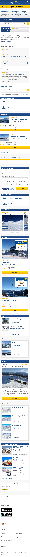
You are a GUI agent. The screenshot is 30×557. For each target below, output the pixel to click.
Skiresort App (5, 505)
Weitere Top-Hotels (6, 478)
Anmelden (4, 489)
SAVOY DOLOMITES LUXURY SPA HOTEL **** (20, 447)
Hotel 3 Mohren (17, 457)
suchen (22, 188)
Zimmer (15, 181)
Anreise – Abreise (6, 170)
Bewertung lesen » (6, 86)
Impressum (4, 533)
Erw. (3, 181)
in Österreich (21, 121)
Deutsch (7, 524)
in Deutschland (22, 139)
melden (25, 94)
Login (17, 537)
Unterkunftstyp (22, 181)
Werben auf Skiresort (7, 540)
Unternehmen (19, 533)
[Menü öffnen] (2, 2)
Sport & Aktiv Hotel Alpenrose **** (18, 468)
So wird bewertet (6, 41)
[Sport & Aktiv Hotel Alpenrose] (5, 471)
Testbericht (21, 74)
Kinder (9, 181)
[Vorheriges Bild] (3, 222)
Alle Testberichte (4, 152)
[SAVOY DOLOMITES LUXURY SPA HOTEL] (5, 450)
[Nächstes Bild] (27, 222)
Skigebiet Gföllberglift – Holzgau (18, 14)
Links (17, 529)
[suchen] (27, 2)
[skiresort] (15, 2)
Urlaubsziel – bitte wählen (8, 176)
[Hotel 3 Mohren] (5, 461)
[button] (8, 189)
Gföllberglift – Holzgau (13, 7)
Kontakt (3, 529)
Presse (3, 537)
